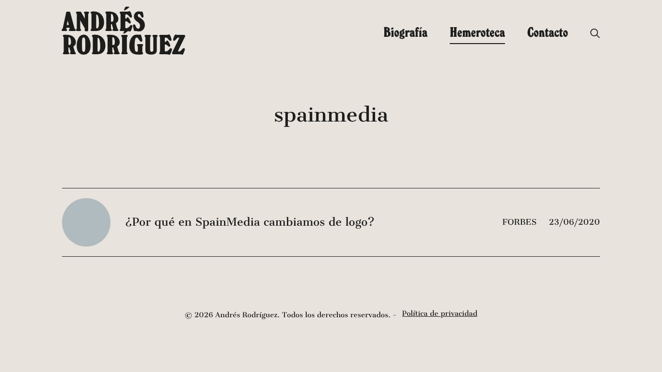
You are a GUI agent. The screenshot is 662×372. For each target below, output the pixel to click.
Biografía (405, 32)
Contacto (547, 32)
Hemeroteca (477, 32)
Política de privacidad (439, 314)
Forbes (521, 222)
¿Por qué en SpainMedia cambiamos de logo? (250, 222)
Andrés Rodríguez (123, 33)
